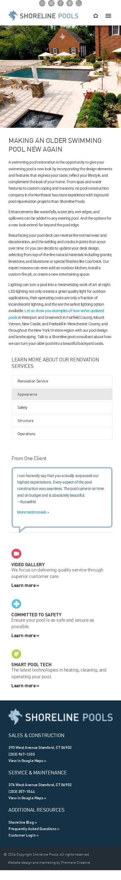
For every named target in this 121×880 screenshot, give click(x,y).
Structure (25, 420)
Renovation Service (32, 381)
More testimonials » (33, 512)
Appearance (27, 394)
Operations (26, 433)
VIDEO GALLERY (28, 564)
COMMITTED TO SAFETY (36, 614)
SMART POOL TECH (31, 664)
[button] (108, 15)
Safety (22, 407)
